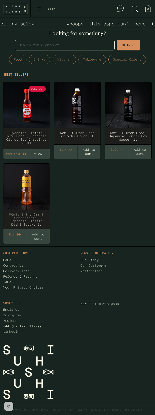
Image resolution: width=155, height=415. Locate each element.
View (38, 154)
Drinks (40, 59)
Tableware (92, 59)
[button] (135, 9)
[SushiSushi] (15, 9)
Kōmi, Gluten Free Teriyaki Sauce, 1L (77, 113)
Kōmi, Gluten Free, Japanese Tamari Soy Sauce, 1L (128, 113)
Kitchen (64, 59)
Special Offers (127, 59)
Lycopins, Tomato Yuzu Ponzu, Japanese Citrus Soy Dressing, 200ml (26, 113)
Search (128, 45)
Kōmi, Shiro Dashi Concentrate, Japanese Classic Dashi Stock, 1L (26, 196)
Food (18, 59)
